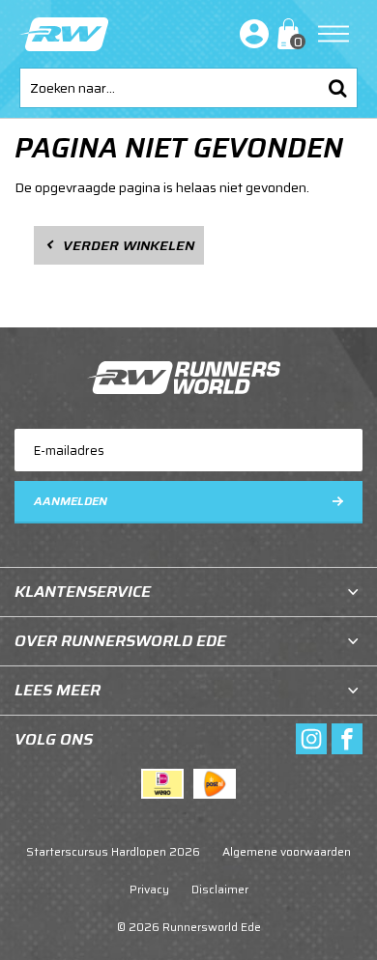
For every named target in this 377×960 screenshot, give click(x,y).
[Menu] (333, 34)
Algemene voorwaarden (286, 851)
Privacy (149, 889)
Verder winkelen (128, 245)
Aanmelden (70, 501)
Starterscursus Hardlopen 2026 (113, 851)
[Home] (63, 34)
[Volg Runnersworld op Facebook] (347, 738)
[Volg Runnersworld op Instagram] (311, 738)
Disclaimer (219, 889)
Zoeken (337, 88)
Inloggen (250, 33)
